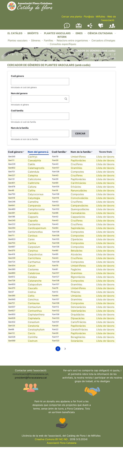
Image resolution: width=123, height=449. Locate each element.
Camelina (33, 201)
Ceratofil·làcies (79, 329)
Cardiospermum (37, 228)
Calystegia (34, 197)
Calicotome (34, 179)
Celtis (31, 295)
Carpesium (34, 246)
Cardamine (34, 224)
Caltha (31, 190)
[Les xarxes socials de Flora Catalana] (89, 27)
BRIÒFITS (33, 33)
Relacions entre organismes (72, 40)
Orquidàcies (77, 314)
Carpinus (33, 250)
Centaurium (34, 306)
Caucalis (33, 288)
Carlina (32, 243)
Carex (31, 239)
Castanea (33, 269)
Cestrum (33, 340)
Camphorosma (36, 209)
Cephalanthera (36, 314)
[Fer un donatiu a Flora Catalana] (78, 27)
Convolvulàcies (79, 197)
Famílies (48, 40)
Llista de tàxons (105, 156)
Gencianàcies (78, 306)
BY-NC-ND (51, 439)
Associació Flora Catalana (61, 442)
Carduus (32, 235)
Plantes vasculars (17, 40)
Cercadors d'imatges (103, 40)
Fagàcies (76, 269)
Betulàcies (76, 250)
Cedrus (32, 291)
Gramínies (76, 167)
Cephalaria (34, 318)
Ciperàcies (77, 239)
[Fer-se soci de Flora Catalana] (112, 27)
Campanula (34, 205)
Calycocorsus (35, 194)
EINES (79, 33)
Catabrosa (34, 273)
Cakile (31, 164)
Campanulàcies (79, 205)
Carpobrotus (35, 254)
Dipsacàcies (77, 318)
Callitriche (33, 182)
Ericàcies (76, 186)
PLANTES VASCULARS (57, 33)
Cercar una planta (72, 16)
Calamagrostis (36, 167)
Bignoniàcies (78, 276)
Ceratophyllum (36, 329)
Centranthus (35, 310)
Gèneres (35, 40)
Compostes (77, 171)
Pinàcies (75, 291)
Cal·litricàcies (78, 182)
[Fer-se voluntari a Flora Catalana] (100, 27)
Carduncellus (35, 231)
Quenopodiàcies (80, 209)
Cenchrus (33, 299)
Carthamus (34, 261)
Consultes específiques (63, 44)
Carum (31, 265)
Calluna (32, 186)
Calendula (33, 171)
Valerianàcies (78, 310)
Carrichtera (34, 258)
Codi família (17, 110)
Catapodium (35, 284)
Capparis (33, 216)
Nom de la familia (19, 128)
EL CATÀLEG (15, 33)
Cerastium (33, 321)
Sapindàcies (77, 228)
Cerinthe (33, 337)
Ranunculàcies (79, 190)
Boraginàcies (78, 337)
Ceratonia (33, 325)
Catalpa (32, 276)
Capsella (33, 220)
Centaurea (34, 303)
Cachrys (32, 156)
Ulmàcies (76, 295)
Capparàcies (78, 216)
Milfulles (100, 16)
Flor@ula (89, 16)
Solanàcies (77, 340)
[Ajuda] (94, 57)
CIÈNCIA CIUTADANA (100, 33)
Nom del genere (19, 93)
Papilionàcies (78, 160)
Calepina (33, 175)
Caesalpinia (34, 160)
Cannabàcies (78, 213)
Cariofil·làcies (78, 321)
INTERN (61, 36)
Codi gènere (17, 76)
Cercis (31, 333)
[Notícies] (67, 27)
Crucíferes (76, 164)
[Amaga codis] (107, 57)
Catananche (34, 280)
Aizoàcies (76, 254)
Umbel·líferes (78, 156)
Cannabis (33, 213)
